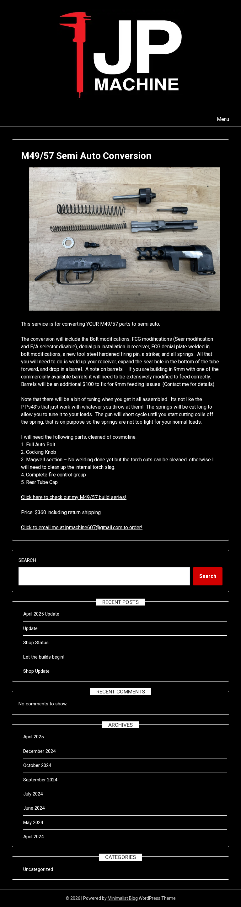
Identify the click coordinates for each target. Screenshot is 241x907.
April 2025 (33, 737)
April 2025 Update (41, 614)
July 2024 (33, 794)
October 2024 (37, 765)
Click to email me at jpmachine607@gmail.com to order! (81, 527)
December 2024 (39, 751)
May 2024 (33, 822)
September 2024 (40, 780)
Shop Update (36, 671)
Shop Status (36, 642)
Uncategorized (38, 869)
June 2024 (34, 808)
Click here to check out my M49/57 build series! (73, 497)
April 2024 (33, 836)
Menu (223, 119)
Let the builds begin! (43, 657)
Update (30, 628)
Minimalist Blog (123, 898)
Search (27, 560)
